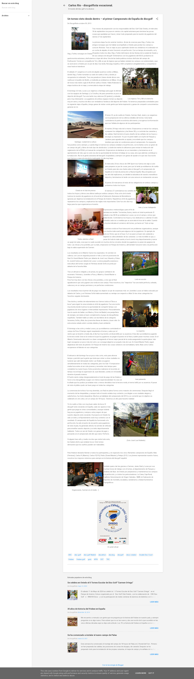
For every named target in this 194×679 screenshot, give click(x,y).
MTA (96, 559)
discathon (102, 555)
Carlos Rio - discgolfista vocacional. (90, 5)
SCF (102, 559)
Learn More (140, 673)
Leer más (154, 602)
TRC (108, 559)
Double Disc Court (146, 555)
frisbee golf (81, 559)
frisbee (71, 559)
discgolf (120, 555)
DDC (70, 555)
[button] (157, 19)
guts (89, 559)
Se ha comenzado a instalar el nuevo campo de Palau (92, 635)
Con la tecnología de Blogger (113, 665)
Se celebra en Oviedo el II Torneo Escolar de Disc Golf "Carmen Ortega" (100, 582)
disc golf (78, 555)
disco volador (131, 555)
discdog (112, 555)
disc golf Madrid (90, 555)
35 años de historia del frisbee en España (86, 609)
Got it (151, 673)
